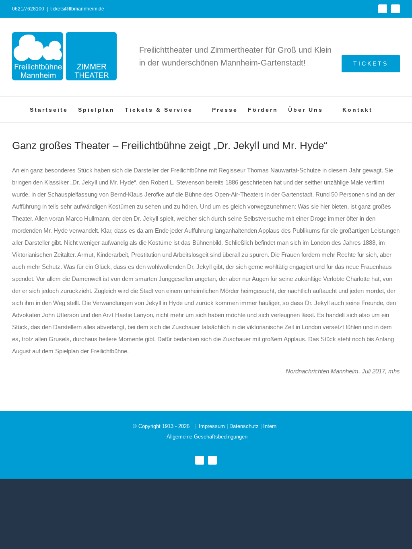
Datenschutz (244, 426)
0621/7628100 (28, 9)
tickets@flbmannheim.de (77, 9)
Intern (269, 426)
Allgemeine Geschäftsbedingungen (207, 437)
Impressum (212, 426)
